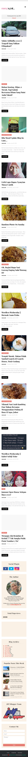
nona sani (4, 48)
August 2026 (8, 647)
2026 (6, 645)
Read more (4, 60)
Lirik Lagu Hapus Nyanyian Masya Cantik (13, 183)
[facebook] (5, 568)
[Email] (22, 568)
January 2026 (8, 656)
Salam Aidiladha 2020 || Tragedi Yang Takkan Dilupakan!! (12, 43)
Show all (14, 18)
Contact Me (14, 752)
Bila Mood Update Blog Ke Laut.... (13, 139)
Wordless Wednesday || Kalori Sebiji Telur (11, 455)
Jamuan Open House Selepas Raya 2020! (14, 493)
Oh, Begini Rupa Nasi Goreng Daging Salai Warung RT (14, 270)
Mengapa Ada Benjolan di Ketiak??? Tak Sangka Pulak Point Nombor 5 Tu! (14, 538)
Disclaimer (20, 752)
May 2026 (7, 651)
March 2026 (7, 653)
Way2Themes (13, 754)
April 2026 (7, 652)
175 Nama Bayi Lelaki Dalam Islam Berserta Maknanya (16, 686)
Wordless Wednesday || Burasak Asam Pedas (11, 313)
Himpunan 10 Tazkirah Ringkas (17, 667)
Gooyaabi (24, 754)
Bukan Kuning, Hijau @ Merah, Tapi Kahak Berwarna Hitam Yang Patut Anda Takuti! (13, 91)
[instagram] (16, 568)
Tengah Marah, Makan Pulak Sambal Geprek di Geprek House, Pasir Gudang (14, 359)
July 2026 (7, 648)
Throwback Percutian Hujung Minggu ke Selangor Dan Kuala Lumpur (17, 694)
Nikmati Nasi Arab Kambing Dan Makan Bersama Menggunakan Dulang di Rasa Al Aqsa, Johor (14, 408)
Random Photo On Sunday (13, 224)
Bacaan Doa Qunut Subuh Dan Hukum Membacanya (17, 674)
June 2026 (7, 649)
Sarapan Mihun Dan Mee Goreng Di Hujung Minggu (16, 680)
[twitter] (11, 568)
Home (8, 752)
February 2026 (8, 655)
